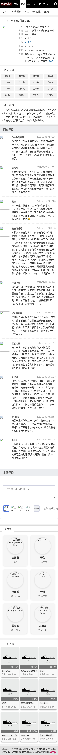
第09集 (8, 89)
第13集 (8, 95)
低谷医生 (43, 703)
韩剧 (23, 4)
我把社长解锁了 (46, 735)
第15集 (36, 95)
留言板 (53, 752)
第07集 (36, 82)
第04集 (50, 76)
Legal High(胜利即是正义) (37, 11)
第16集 (50, 95)
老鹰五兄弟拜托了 (29, 671)
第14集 (22, 95)
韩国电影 (31, 4)
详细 (51, 61)
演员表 (8, 529)
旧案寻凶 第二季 (9, 735)
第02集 (22, 76)
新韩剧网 (23, 749)
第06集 (22, 82)
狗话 (41, 671)
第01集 (8, 76)
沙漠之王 (25, 735)
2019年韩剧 (15, 11)
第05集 (8, 82)
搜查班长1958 (27, 703)
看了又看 (6, 671)
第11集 (36, 89)
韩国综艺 (43, 4)
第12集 (50, 89)
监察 (4, 703)
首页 (16, 4)
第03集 (36, 76)
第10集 (22, 89)
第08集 (50, 82)
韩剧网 (6, 3)
